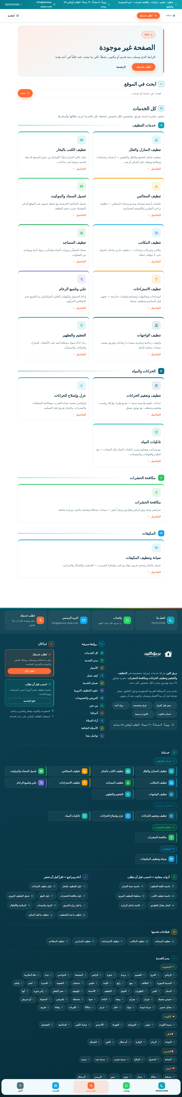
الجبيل (124, 991)
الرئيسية (121, 66)
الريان (154, 1042)
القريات (72, 1007)
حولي (147, 1024)
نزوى (126, 1076)
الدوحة (168, 1042)
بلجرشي (60, 999)
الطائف (145, 983)
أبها (23, 991)
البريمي (98, 1076)
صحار (139, 1076)
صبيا (91, 999)
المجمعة (79, 975)
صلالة (153, 1076)
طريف (43, 1007)
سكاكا (88, 1007)
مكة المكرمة (30, 975)
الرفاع (137, 1059)
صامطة (76, 999)
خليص (91, 983)
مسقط (168, 1076)
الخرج (153, 975)
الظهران (139, 991)
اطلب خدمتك (146, 15)
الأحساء (91, 991)
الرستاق (82, 1076)
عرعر (102, 1007)
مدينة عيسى (120, 1059)
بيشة (118, 999)
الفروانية (132, 1024)
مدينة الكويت (165, 1024)
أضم (30, 983)
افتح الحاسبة (29, 700)
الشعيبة (60, 983)
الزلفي (95, 975)
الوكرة (139, 1042)
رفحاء (57, 1007)
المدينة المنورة (164, 983)
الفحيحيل (45, 1024)
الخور (108, 1042)
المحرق (152, 1059)
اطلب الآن (29, 671)
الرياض (168, 975)
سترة (84, 1059)
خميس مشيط (165, 999)
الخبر (154, 991)
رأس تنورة (39, 991)
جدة (47, 975)
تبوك (129, 1007)
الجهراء (115, 1024)
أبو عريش (26, 999)
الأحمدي (100, 1024)
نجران (132, 999)
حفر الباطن (58, 991)
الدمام (169, 991)
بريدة (123, 975)
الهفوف (75, 991)
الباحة (104, 999)
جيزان (147, 999)
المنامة (168, 1059)
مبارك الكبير (81, 1024)
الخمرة (44, 983)
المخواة (43, 999)
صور (113, 1076)
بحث (23, 93)
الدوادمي (62, 975)
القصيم (138, 975)
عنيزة (109, 975)
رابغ (119, 983)
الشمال (93, 1042)
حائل (115, 1007)
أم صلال (123, 1042)
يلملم (17, 983)
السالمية (62, 1024)
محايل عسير (166, 1007)
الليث (105, 983)
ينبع (131, 983)
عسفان (76, 983)
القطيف (108, 991)
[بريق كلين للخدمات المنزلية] (170, 15)
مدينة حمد (100, 1059)
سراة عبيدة (145, 1007)
